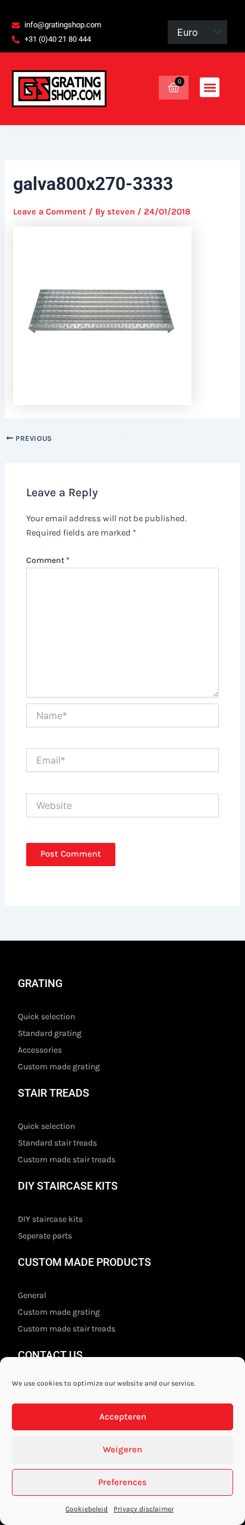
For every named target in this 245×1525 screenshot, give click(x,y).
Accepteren (122, 1416)
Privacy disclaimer (144, 1509)
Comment (48, 560)
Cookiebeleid (86, 1509)
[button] (209, 87)
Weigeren (122, 1449)
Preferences (122, 1482)
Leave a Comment (49, 212)
